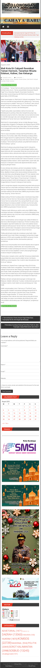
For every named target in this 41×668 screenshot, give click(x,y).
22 (25, 416)
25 (3, 419)
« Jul (3, 423)
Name (3, 364)
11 (3, 413)
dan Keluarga (6, 79)
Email (3, 371)
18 (3, 416)
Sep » (6, 423)
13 (14, 413)
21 (19, 416)
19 (9, 416)
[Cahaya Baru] (3, 26)
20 (14, 416)
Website (3, 378)
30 (30, 419)
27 (14, 419)
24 (35, 416)
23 (30, 416)
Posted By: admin (7, 77)
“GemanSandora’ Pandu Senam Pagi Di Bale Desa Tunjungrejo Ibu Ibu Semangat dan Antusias (17, 318)
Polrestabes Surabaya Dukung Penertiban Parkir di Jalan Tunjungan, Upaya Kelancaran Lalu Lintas (22, 326)
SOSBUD (4, 59)
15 (25, 413)
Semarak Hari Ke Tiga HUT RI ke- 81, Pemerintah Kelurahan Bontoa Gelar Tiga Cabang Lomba (26, 35)
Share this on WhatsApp (9, 85)
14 (19, 413)
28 (19, 419)
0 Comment (19, 77)
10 (35, 410)
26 (9, 419)
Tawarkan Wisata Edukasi (20, 79)
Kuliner (11, 79)
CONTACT (26, 631)
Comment (4, 346)
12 (9, 413)
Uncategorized (10, 654)
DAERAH (12, 634)
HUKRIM (9, 638)
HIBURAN (29, 635)
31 (35, 419)
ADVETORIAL (12, 631)
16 (30, 413)
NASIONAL (20, 643)
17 (35, 413)
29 (25, 419)
